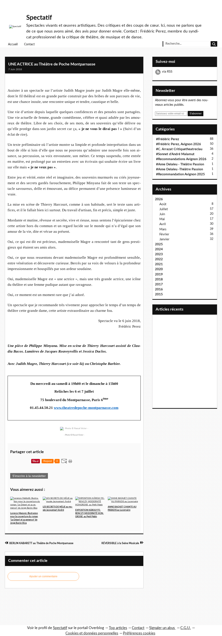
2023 (159, 254)
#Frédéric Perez (167, 139)
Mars (162, 229)
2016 (159, 289)
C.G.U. (185, 628)
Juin (162, 214)
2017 (159, 284)
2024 (159, 249)
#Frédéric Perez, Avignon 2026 (178, 144)
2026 (159, 199)
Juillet (163, 209)
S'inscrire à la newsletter (29, 476)
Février (164, 234)
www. (58, 408)
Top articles (118, 628)
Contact (29, 44)
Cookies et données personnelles (91, 633)
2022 (159, 259)
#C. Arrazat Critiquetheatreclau (179, 149)
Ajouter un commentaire (43, 576)
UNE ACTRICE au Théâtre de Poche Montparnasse (51, 64)
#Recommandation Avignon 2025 (180, 174)
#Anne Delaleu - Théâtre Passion (180, 164)
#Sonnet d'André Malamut (175, 154)
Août (162, 204)
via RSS (167, 71)
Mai (162, 219)
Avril (162, 224)
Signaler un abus (162, 628)
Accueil (13, 44)
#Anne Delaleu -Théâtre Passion (179, 169)
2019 (159, 274)
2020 (159, 269)
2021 (159, 264)
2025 (159, 244)
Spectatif (39, 18)
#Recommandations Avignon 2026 (181, 159)
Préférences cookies (139, 633)
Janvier (164, 239)
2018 (159, 279)
